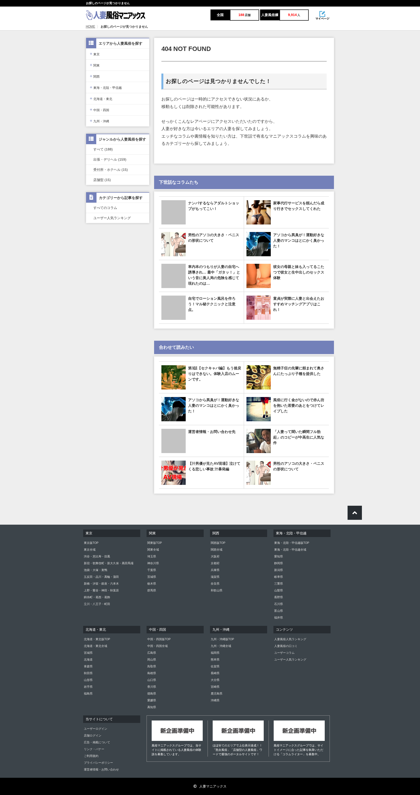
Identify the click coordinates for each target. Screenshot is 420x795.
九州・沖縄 (99, 120)
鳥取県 (151, 666)
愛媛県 (151, 700)
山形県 (88, 680)
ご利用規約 (91, 756)
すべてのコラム (105, 208)
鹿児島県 (216, 693)
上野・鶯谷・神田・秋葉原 (101, 590)
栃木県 (151, 583)
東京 (95, 53)
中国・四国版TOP (159, 639)
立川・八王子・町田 (97, 604)
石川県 (278, 604)
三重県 (278, 583)
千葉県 (151, 570)
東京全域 (90, 549)
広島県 (151, 652)
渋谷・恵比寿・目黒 (97, 556)
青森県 (88, 666)
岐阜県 (278, 577)
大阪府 (215, 556)
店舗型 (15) (102, 180)
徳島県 (151, 693)
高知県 (151, 707)
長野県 (278, 597)
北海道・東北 (101, 98)
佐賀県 (215, 666)
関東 (95, 64)
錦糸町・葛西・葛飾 (97, 597)
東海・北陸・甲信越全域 (290, 549)
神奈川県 (153, 563)
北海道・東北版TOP (97, 639)
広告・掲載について (97, 742)
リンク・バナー (94, 749)
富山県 (278, 611)
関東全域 (153, 549)
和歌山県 (216, 590)
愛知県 (278, 556)
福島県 (88, 693)
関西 (95, 76)
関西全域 (216, 549)
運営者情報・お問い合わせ (101, 769)
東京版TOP (91, 543)
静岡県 (278, 563)
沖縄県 (215, 700)
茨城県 (151, 577)
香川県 (151, 686)
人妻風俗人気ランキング (290, 639)
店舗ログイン (92, 735)
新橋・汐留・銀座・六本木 (101, 583)
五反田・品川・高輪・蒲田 (101, 577)
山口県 (151, 680)
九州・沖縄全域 (221, 646)
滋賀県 (215, 577)
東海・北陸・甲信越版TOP (291, 543)
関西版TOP (218, 543)
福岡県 (215, 652)
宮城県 (88, 652)
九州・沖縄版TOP (222, 639)
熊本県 (215, 659)
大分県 (215, 680)
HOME (90, 26)
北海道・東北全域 (95, 646)
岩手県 (88, 686)
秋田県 (88, 673)
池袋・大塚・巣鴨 (95, 570)
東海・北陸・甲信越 (106, 87)
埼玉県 (151, 556)
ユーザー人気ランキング (112, 218)
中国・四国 (99, 109)
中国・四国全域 (157, 646)
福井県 (278, 617)
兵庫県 (215, 570)
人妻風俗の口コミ (286, 646)
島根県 (151, 673)
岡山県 (151, 659)
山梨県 (278, 590)
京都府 (215, 563)
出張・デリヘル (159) (109, 159)
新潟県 (278, 570)
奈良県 (215, 583)
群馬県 (151, 590)
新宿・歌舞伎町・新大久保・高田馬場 (108, 563)
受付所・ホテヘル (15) (110, 170)
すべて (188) (103, 149)
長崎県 (215, 673)
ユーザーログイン (95, 728)
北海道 (88, 659)
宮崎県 (215, 686)
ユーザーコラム (284, 652)
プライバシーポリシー (98, 762)
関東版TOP (154, 543)
